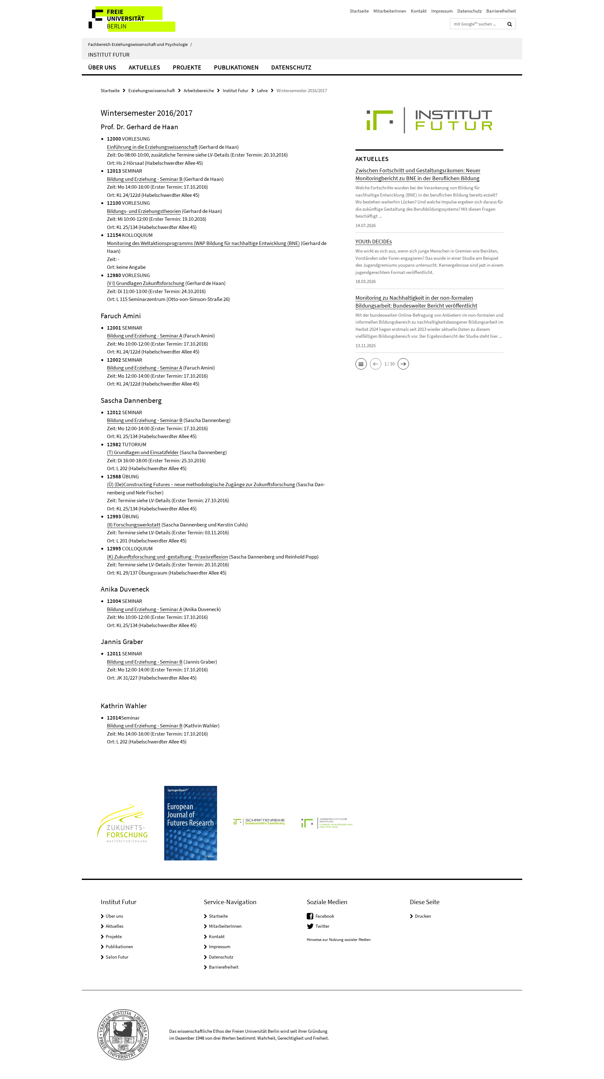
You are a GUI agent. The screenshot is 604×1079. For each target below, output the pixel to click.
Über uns (102, 67)
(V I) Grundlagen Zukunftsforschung (145, 283)
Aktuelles (144, 67)
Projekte (187, 67)
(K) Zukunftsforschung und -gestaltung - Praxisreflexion (167, 556)
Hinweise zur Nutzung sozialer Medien (339, 939)
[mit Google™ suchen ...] (510, 24)
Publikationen (236, 67)
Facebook (325, 916)
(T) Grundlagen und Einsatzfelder (143, 452)
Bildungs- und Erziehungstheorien (144, 211)
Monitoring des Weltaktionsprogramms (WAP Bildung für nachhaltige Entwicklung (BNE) (203, 243)
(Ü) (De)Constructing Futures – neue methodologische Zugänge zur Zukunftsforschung (201, 484)
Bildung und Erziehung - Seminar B (145, 178)
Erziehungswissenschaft (151, 90)
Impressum (442, 11)
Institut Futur (109, 54)
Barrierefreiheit (501, 11)
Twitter (322, 926)
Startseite (359, 11)
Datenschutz (469, 11)
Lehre (262, 90)
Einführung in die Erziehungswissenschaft (152, 146)
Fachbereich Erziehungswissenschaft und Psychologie (140, 44)
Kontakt (419, 11)
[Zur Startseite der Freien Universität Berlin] (134, 19)
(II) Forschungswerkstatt (133, 524)
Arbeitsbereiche (199, 90)
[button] (361, 364)
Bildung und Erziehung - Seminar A (144, 335)
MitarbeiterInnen (389, 11)
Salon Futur (117, 957)
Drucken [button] (423, 916)
